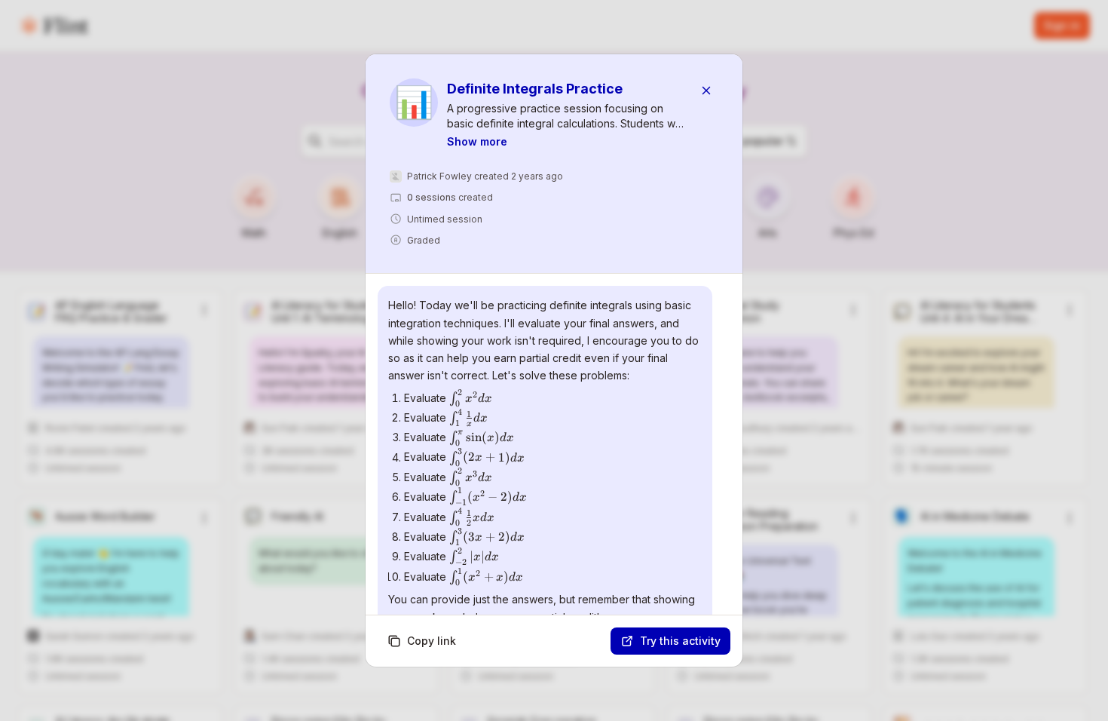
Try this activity (680, 640)
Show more (477, 141)
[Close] (706, 90)
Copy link (431, 640)
